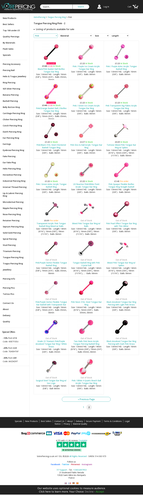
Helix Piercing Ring (12, 168)
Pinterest (75, 464)
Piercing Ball (9, 70)
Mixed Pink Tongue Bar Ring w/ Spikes (121, 264)
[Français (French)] (69, 483)
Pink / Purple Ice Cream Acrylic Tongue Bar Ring (86, 67)
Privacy (67, 423)
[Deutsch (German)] (73, 483)
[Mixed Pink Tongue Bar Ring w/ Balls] (86, 217)
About (6, 309)
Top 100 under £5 (11, 30)
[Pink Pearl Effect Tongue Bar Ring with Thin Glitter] (121, 217)
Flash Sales (8, 49)
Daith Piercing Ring (12, 131)
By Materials (9, 42)
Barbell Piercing (10, 101)
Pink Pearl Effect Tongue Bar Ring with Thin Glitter (121, 224)
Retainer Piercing (11, 220)
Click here (45, 491)
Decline (89, 491)
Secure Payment (93, 421)
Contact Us (8, 303)
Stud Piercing (9, 245)
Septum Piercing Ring (13, 226)
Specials (7, 55)
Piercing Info (9, 278)
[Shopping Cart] (135, 9)
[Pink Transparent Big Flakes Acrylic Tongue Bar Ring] (121, 99)
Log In (106, 6)
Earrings (7, 144)
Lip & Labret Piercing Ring (13, 194)
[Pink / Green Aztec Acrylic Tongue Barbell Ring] (51, 178)
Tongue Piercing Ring (13, 257)
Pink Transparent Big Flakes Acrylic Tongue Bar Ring (121, 107)
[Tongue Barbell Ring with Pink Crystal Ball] (86, 256)
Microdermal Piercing (13, 202)
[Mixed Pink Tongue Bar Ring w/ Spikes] (121, 256)
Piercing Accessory (12, 64)
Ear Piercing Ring (11, 138)
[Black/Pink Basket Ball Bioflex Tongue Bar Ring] (51, 60)
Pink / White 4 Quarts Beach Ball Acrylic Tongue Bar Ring (86, 381)
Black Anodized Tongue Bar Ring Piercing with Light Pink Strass (121, 303)
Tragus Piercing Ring (13, 263)
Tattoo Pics (8, 294)
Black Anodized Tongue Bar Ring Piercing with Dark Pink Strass (121, 342)
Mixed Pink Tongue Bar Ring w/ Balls (86, 224)
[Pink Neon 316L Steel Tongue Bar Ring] (86, 296)
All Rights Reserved (78, 456)
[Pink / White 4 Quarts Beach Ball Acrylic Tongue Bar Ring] (86, 374)
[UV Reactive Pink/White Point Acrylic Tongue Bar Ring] (86, 178)
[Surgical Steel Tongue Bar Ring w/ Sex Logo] (51, 374)
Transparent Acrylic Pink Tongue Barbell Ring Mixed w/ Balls (51, 224)
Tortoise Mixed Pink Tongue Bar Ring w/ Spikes (121, 146)
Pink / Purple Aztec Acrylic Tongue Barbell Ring (121, 67)
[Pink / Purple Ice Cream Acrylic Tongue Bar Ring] (86, 60)
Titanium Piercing (11, 251)
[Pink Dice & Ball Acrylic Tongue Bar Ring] (86, 139)
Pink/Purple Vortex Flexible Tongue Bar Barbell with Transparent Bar (51, 303)
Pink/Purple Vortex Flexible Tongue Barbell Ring (51, 264)
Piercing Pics (9, 288)
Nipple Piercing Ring (12, 208)
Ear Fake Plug (9, 162)
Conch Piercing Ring (12, 125)
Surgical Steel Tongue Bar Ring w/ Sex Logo (51, 381)
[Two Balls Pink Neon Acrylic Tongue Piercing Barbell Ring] (86, 335)
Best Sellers (8, 24)
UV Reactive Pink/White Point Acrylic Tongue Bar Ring (86, 185)
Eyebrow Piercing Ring (13, 150)
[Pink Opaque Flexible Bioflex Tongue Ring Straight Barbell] (121, 178)
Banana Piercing (11, 94)
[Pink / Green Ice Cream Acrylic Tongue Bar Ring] (86, 99)
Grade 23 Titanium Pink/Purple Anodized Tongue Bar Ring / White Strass (51, 344)
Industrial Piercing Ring (14, 181)
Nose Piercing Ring (12, 214)
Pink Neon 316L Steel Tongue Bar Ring (86, 303)
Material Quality (80, 423)
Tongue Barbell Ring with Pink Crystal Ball (86, 264)
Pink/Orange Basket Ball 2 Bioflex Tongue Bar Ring (51, 109)
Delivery (6, 315)
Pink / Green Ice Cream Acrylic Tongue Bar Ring (86, 107)
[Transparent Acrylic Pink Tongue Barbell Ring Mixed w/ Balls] (51, 217)
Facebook (55, 464)
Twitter (65, 464)
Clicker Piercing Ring (12, 119)
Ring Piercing (9, 82)
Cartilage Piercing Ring (14, 113)
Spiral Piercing (10, 239)
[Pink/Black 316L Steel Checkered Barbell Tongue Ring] (51, 139)
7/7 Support (61, 469)
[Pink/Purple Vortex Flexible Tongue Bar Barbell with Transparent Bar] (51, 296)
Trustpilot (83, 440)
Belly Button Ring (11, 107)
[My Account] (99, 9)
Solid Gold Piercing (12, 232)
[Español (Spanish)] (77, 483)
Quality (6, 321)
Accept (100, 491)
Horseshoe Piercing (12, 174)
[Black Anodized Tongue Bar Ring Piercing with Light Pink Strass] (121, 296)
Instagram (87, 464)
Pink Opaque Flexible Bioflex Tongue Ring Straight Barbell (121, 185)
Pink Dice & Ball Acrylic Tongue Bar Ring (86, 146)
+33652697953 (80, 469)
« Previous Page (86, 399)
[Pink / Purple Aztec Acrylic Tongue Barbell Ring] (121, 60)
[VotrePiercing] (18, 9)
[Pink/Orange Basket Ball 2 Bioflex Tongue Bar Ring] (51, 99)
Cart (129, 6)
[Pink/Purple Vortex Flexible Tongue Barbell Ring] (51, 256)
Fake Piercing (9, 156)
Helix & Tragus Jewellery (14, 76)
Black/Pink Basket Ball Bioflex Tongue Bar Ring (51, 70)
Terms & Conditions (113, 421)
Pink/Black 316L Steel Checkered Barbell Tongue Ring (51, 146)
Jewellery (7, 269)
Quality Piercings (11, 36)
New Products (9, 18)
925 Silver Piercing (11, 88)
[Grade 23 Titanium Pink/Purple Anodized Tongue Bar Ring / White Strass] (51, 335)
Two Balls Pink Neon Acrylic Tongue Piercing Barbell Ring (86, 342)
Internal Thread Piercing (15, 187)
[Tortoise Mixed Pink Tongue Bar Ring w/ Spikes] (121, 139)
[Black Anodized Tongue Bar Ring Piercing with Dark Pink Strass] (121, 335)
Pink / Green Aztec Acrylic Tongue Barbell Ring (51, 185)
